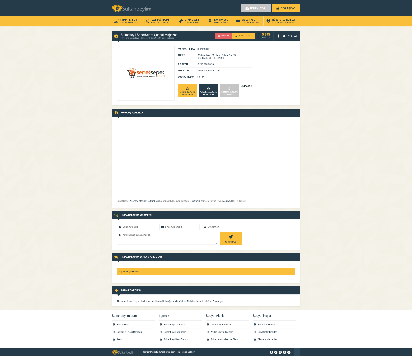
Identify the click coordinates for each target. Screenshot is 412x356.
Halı (152, 301)
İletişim (120, 339)
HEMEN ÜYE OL (258, 8)
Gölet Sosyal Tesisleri (221, 324)
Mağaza (169, 301)
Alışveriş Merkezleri (267, 339)
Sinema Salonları (266, 324)
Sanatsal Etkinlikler (267, 332)
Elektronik (195, 201)
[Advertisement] (201, 8)
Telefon (207, 301)
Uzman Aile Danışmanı (206, 352)
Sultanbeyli (153, 201)
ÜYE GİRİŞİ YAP (287, 8)
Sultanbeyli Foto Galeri (175, 332)
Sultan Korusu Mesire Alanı (224, 339)
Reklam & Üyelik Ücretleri (129, 332)
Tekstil (199, 301)
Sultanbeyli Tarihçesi (174, 324)
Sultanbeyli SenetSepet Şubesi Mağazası (157, 38)
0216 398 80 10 (206, 64)
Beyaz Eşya (134, 38)
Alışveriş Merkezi (138, 201)
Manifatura (180, 301)
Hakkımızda (123, 324)
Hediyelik (159, 301)
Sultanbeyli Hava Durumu (176, 339)
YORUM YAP (231, 241)
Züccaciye (217, 301)
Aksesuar (121, 301)
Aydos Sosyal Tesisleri (222, 332)
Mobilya (226, 201)
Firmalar (124, 38)
